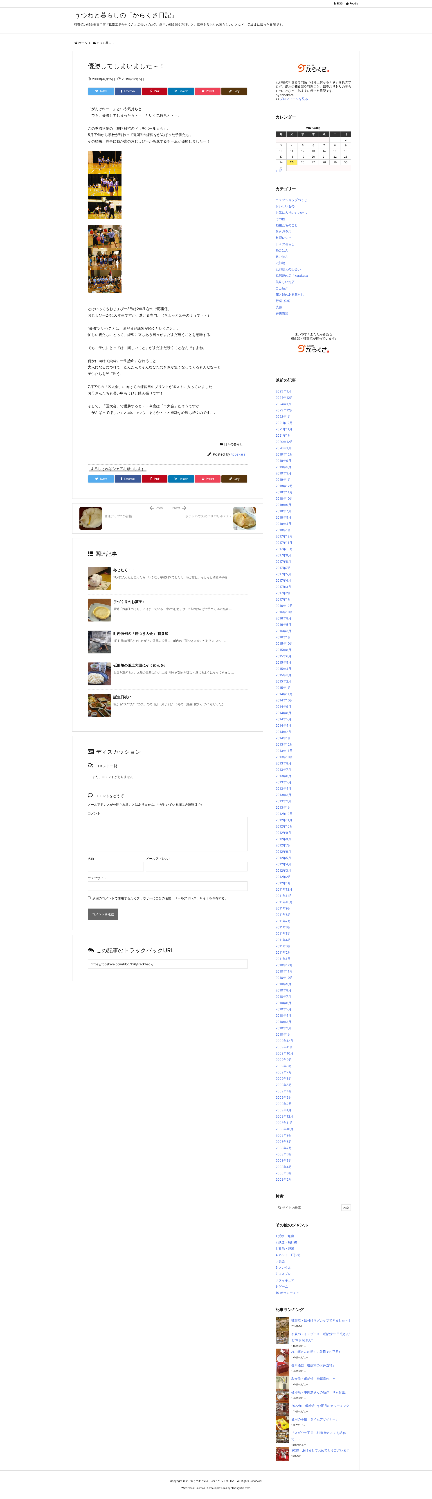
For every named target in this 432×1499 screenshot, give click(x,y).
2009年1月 (283, 1110)
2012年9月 (283, 833)
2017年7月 (283, 568)
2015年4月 (283, 669)
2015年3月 (283, 675)
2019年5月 (283, 467)
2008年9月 (284, 1135)
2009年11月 (284, 1047)
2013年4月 (283, 788)
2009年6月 (284, 1078)
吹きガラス (283, 231)
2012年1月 (283, 883)
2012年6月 (283, 851)
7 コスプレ (283, 1274)
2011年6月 (283, 927)
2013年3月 (283, 795)
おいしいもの (285, 206)
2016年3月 (283, 631)
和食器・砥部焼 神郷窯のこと (313, 1379)
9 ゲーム (282, 1286)
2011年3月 (283, 946)
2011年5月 (283, 933)
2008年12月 (284, 1116)
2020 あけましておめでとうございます (320, 1450)
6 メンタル (283, 1267)
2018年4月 (283, 524)
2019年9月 (283, 461)
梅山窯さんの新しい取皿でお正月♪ (315, 1352)
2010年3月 (283, 1022)
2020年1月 (283, 448)
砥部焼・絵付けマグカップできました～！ (321, 1320)
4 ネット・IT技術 (288, 1255)
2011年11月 (284, 896)
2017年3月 (283, 587)
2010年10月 (284, 978)
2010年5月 (283, 1009)
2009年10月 (284, 1053)
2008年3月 (284, 1173)
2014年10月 (284, 700)
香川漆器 (282, 313)
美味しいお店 (285, 282)
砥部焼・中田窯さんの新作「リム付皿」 (319, 1392)
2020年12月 (284, 442)
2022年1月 (283, 416)
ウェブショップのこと (291, 200)
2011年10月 (284, 902)
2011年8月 (283, 914)
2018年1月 (283, 530)
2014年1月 (283, 738)
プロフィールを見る (294, 99)
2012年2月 (283, 877)
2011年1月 (283, 959)
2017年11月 (284, 542)
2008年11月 (284, 1123)
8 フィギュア (285, 1280)
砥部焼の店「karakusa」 (293, 275)
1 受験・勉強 (285, 1236)
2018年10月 (284, 498)
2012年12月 (284, 814)
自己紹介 (282, 288)
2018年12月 (284, 486)
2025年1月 (283, 391)
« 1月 (279, 170)
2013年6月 (283, 776)
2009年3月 (284, 1097)
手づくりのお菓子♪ (128, 601)
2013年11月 (284, 751)
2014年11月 (284, 694)
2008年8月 (284, 1141)
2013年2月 (283, 801)
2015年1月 (283, 687)
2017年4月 (283, 580)
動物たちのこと (287, 225)
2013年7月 (283, 769)
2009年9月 (284, 1059)
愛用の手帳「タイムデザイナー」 (315, 1419)
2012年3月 (283, 870)
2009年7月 (284, 1072)
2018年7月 (283, 511)
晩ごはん (282, 257)
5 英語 (280, 1261)
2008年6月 (284, 1154)
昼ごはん (282, 250)
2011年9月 (283, 908)
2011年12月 (284, 889)
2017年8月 (283, 561)
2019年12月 (284, 454)
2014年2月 (283, 732)
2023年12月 (284, 410)
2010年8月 (283, 990)
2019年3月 (283, 473)
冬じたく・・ (124, 570)
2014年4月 (283, 725)
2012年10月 (284, 826)
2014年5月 (283, 719)
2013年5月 (283, 782)
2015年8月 (283, 650)
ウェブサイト (97, 878)
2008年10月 (284, 1129)
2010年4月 (283, 1015)
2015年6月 (283, 656)
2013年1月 (283, 807)
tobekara (238, 454)
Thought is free (240, 1488)
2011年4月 (283, 940)
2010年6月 (283, 1003)
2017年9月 (283, 555)
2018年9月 (283, 505)
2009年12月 (284, 1041)
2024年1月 (283, 404)
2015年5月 (283, 662)
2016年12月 (284, 606)
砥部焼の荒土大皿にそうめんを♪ (139, 665)
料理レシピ (283, 238)
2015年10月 (284, 643)
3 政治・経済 (285, 1248)
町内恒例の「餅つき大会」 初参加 (140, 633)
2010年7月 (283, 996)
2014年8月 (283, 713)
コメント (94, 813)
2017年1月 (283, 599)
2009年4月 (284, 1091)
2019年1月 (283, 479)
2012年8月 (283, 839)
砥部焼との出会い (288, 269)
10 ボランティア (287, 1293)
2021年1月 (283, 435)
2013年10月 (284, 757)
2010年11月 (284, 971)
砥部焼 (280, 263)
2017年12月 (284, 536)
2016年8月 (283, 618)
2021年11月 (284, 429)
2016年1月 (283, 637)
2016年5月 (283, 624)
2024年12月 (284, 397)
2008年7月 (284, 1148)
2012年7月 (283, 845)
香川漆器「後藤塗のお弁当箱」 (313, 1365)
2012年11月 (284, 820)
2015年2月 (283, 681)
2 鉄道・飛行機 (286, 1242)
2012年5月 (283, 858)
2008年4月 (284, 1167)
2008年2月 (284, 1179)
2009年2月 (284, 1104)
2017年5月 (283, 574)
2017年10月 (284, 549)
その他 (280, 219)
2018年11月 (284, 492)
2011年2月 (283, 952)
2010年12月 (284, 965)
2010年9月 (283, 984)
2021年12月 (284, 423)
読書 (279, 307)
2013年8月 (283, 763)
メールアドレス (158, 858)
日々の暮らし (105, 43)
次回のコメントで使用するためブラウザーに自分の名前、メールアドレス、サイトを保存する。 (160, 898)
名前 (92, 858)
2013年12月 (284, 744)
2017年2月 (283, 593)
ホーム (82, 43)
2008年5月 (284, 1160)
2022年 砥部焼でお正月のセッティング (320, 1406)
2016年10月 (284, 612)
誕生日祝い (122, 697)
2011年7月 (283, 921)
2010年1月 (283, 1034)
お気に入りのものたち (291, 212)
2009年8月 (284, 1066)
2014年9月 (283, 706)
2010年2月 (283, 1028)
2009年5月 (284, 1085)
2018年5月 (283, 517)
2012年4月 (283, 864)
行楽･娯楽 (283, 301)
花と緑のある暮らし (290, 294)
